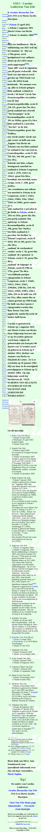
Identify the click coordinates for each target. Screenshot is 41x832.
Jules (3, 320)
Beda (3, 28)
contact (35, 816)
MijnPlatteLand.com (23, 824)
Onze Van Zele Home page (23, 802)
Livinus (4, 336)
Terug (16, 744)
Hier (13, 731)
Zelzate (13, 24)
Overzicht (29, 806)
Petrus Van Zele (18, 435)
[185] (27, 64)
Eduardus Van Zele (19, 637)
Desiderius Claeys (19, 715)
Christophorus (6, 101)
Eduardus (5, 109)
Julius (4, 324)
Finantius (5, 129)
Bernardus (5, 32)
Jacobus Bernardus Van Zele (22, 790)
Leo (3, 328)
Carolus (4, 60)
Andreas (5, 20)
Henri (4, 165)
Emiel (4, 121)
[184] (35, 34)
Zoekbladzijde (6, 408)
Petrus (4, 340)
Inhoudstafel (14, 806)
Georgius (5, 149)
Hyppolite (5, 179)
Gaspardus (5, 145)
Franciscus (5, 133)
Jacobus (4, 183)
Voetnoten (5, 406)
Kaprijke (34, 692)
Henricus (5, 169)
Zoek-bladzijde (22, 809)
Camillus (5, 56)
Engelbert (5, 105)
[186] (34, 583)
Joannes (4, 241)
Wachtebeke (18, 641)
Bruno (4, 48)
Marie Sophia (14, 774)
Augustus (5, 24)
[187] (32, 728)
